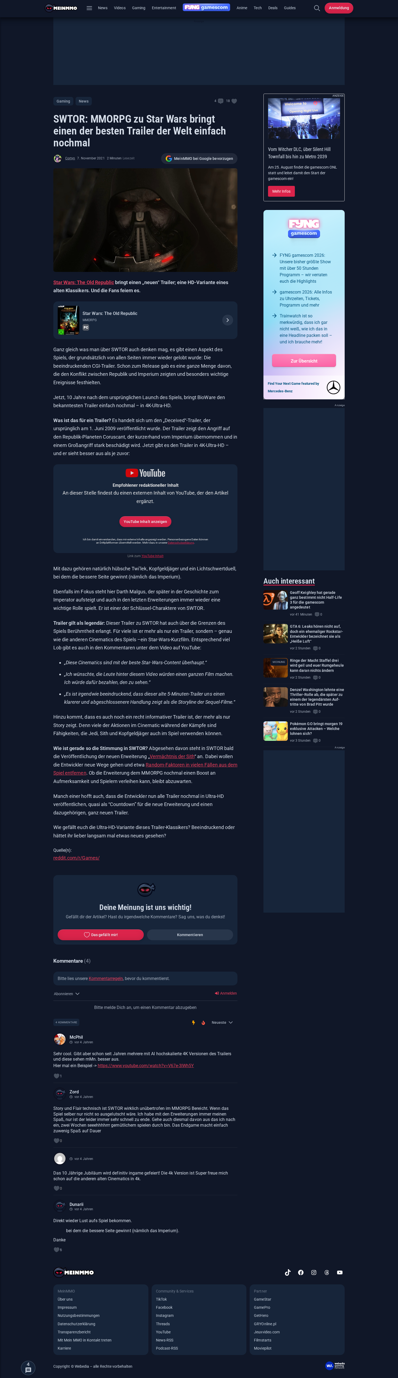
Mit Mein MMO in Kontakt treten (85, 1340)
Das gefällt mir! (104, 935)
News (102, 8)
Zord (74, 1091)
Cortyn (70, 158)
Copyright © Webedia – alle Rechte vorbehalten (93, 1366)
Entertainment (164, 8)
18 (228, 101)
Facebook (164, 1307)
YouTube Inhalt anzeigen (145, 521)
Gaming (138, 8)
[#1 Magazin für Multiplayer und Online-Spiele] (64, 8)
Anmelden (228, 993)
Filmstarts (262, 1340)
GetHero (261, 1315)
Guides (290, 8)
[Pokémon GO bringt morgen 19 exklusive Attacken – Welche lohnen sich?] (275, 731)
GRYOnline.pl (265, 1324)
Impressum (67, 1307)
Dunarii (76, 1204)
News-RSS (164, 1340)
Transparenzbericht (74, 1332)
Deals (273, 8)
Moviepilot (263, 1348)
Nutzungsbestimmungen (79, 1315)
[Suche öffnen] (317, 8)
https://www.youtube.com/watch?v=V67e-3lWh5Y (146, 1065)
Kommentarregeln (106, 978)
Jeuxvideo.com (267, 1332)
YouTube (163, 1332)
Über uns (65, 1299)
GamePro (262, 1307)
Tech (258, 8)
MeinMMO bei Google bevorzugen (203, 158)
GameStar (262, 1299)
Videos (119, 8)
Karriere (64, 1348)
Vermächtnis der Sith (172, 756)
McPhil (76, 1037)
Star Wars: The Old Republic (83, 282)
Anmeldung (339, 8)
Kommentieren (190, 935)
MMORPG (89, 320)
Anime (242, 8)
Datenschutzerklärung (181, 542)
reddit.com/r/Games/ (76, 858)
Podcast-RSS (167, 1348)
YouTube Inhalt (153, 556)
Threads (163, 1324)
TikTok (161, 1299)
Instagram (165, 1315)
